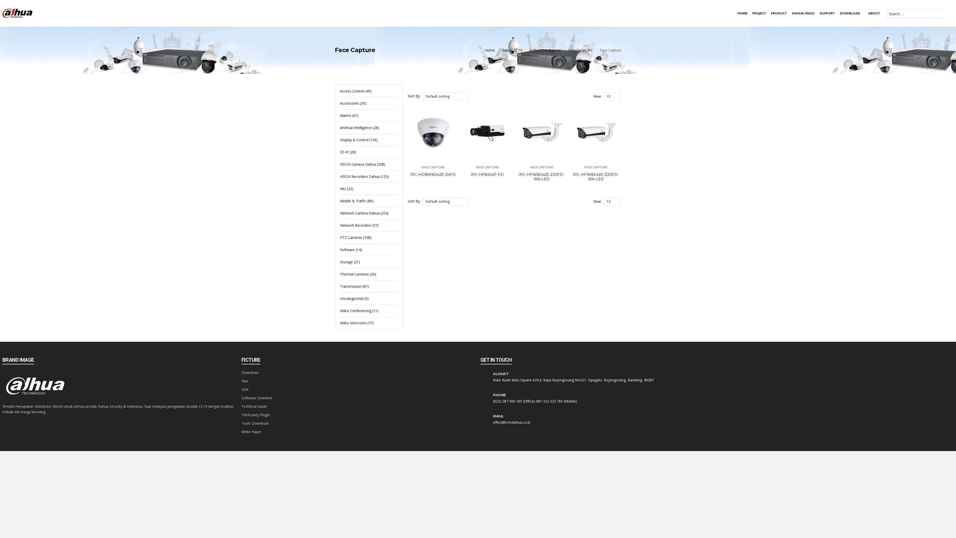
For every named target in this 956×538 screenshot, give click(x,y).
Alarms (345, 115)
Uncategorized (351, 298)
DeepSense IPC (580, 50)
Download (249, 372)
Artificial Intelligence (545, 50)
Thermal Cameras (354, 274)
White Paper (251, 431)
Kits (343, 188)
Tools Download (254, 423)
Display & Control (354, 139)
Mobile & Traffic (353, 201)
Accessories (349, 103)
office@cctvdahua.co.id (511, 422)
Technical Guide (254, 406)
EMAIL (498, 416)
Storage (346, 262)
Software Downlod (256, 398)
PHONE (499, 395)
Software (347, 249)
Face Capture (433, 167)
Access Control (352, 91)
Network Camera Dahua (359, 213)
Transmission (351, 286)
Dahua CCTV (512, 50)
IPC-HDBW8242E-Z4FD (433, 174)
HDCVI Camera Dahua (358, 164)
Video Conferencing (355, 310)
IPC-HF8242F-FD (487, 174)
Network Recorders (355, 225)
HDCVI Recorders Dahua (360, 176)
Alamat (501, 374)
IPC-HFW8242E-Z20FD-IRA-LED (542, 176)
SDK (244, 389)
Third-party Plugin (255, 414)
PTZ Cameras (351, 237)
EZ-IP (344, 152)
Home (490, 50)
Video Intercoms (353, 323)
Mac (244, 381)
